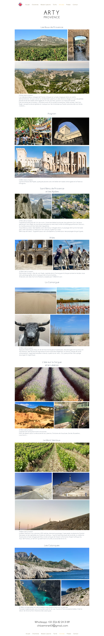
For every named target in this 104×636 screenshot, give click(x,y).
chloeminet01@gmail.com (52, 625)
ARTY (52, 12)
